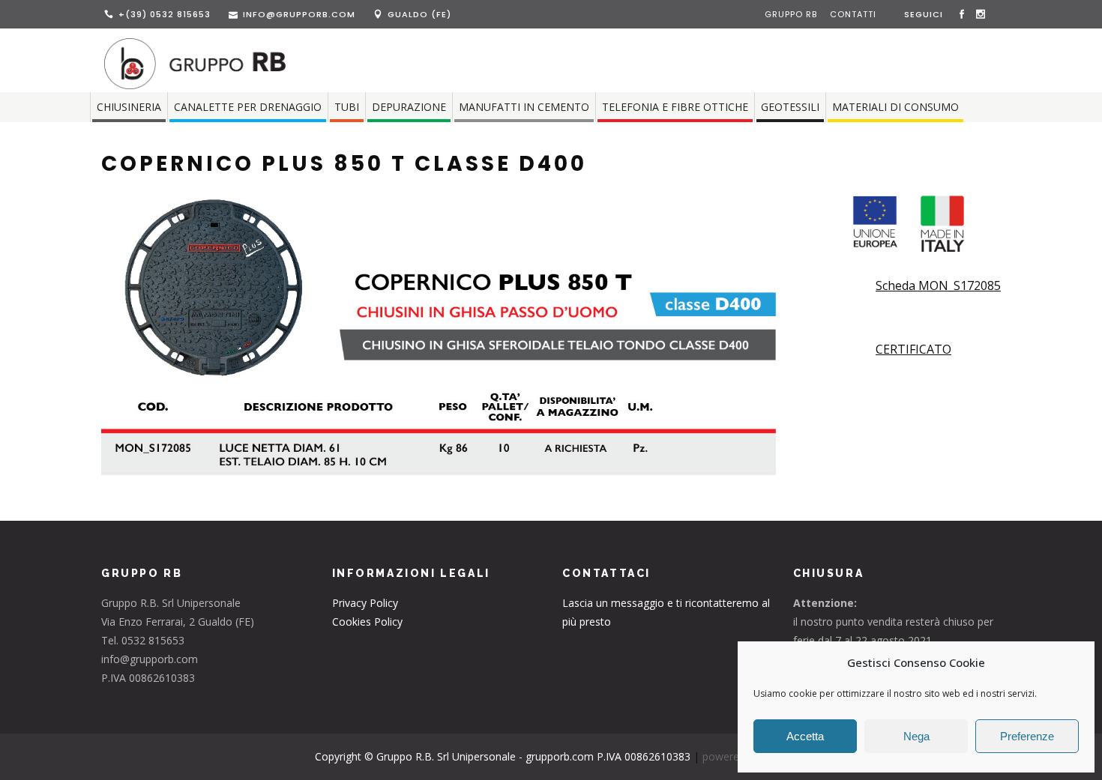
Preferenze (1027, 736)
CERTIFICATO (913, 349)
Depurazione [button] (409, 107)
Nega (916, 736)
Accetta (805, 736)
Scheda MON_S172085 (938, 285)
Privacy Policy (365, 603)
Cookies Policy (367, 621)
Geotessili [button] (790, 107)
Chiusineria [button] (129, 107)
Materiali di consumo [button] (895, 107)
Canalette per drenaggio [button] (248, 107)
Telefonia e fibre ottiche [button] (675, 107)
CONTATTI (853, 14)
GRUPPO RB (792, 14)
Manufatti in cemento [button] (524, 107)
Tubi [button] (346, 107)
